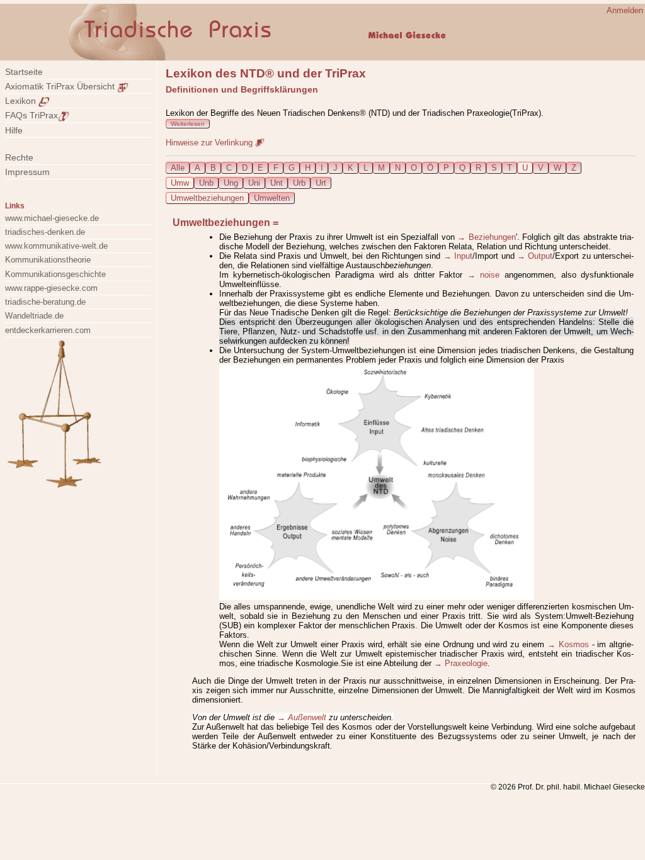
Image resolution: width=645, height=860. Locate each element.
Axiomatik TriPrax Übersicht (61, 86)
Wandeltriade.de (34, 315)
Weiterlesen (188, 123)
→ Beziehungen (486, 237)
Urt (321, 183)
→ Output (534, 256)
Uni (254, 183)
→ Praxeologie (461, 663)
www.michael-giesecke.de (52, 218)
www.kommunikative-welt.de (56, 246)
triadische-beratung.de (45, 302)
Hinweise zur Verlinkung (210, 142)
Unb (206, 183)
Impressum (35, 172)
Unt (276, 183)
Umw (180, 183)
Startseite (24, 72)
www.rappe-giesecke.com (51, 288)
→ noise (483, 275)
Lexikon (21, 101)
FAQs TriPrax (31, 115)
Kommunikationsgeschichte (55, 274)
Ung (231, 183)
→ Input (457, 256)
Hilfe (14, 130)
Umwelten (272, 198)
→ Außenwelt (301, 717)
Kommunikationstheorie (48, 259)
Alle (178, 168)
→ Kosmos (568, 644)
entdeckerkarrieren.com (48, 330)
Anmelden (625, 10)
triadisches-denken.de (45, 232)
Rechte (19, 157)
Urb (299, 183)
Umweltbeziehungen (207, 198)
